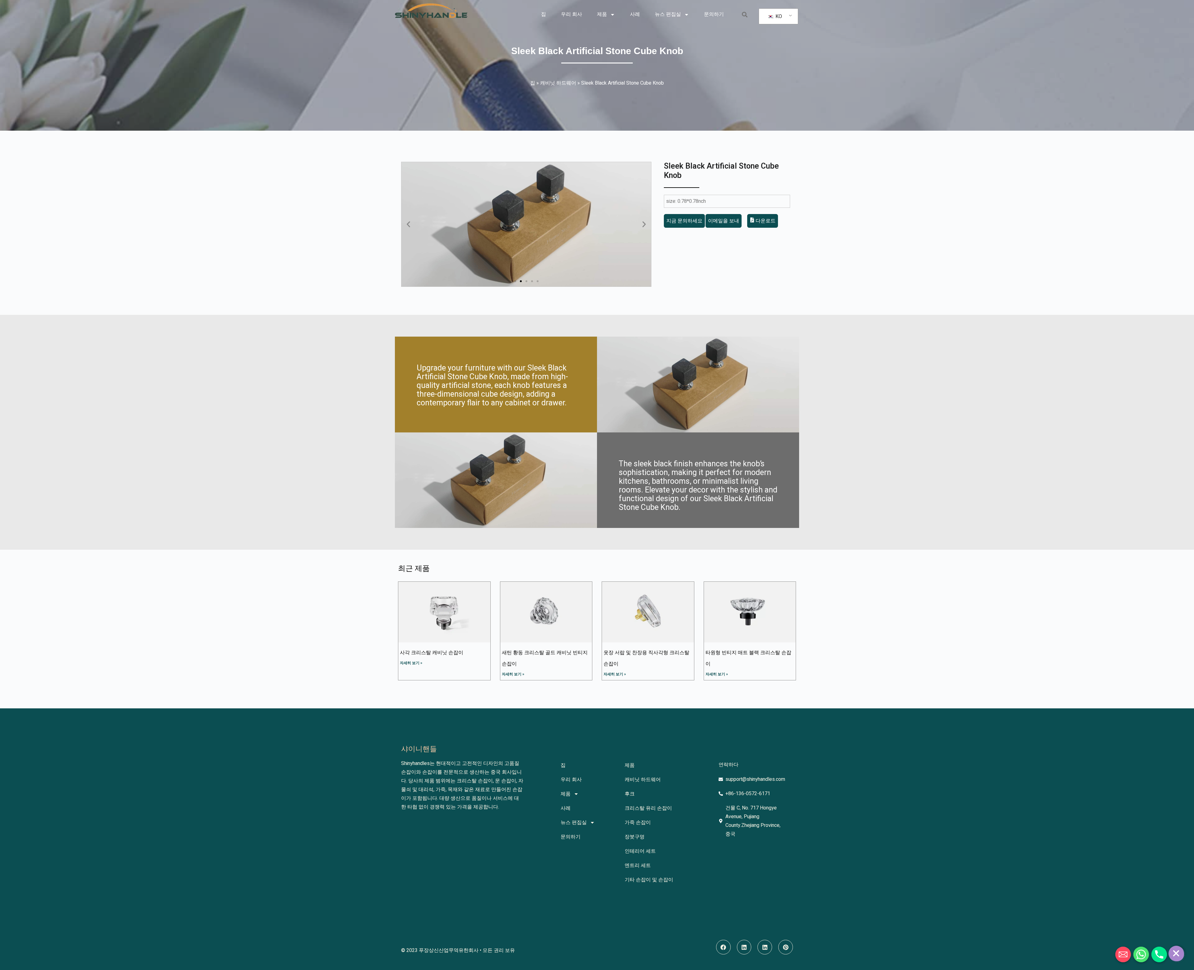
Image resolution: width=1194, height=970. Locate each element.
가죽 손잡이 (638, 822)
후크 (630, 794)
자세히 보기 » (411, 663)
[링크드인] (744, 947)
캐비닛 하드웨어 (558, 83)
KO (778, 16)
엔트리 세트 (638, 865)
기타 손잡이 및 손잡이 (649, 880)
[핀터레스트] (785, 947)
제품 (602, 14)
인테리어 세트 (640, 851)
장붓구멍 (635, 837)
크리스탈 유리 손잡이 (648, 808)
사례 (635, 14)
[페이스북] (723, 947)
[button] (744, 14)
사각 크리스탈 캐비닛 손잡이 (431, 652)
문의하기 (714, 14)
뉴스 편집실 (668, 14)
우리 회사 (571, 14)
